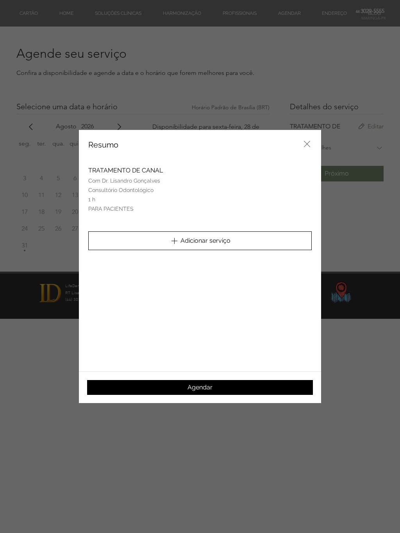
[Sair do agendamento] (307, 144)
